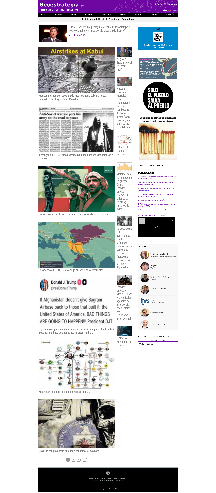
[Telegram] (108, 474)
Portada (44, 14)
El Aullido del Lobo (157, 324)
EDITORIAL (74, 14)
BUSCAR (174, 5)
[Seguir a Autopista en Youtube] (165, 5)
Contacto (96, 481)
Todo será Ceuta (146, 344)
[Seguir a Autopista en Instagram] (162, 5)
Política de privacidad (107, 481)
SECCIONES (88, 14)
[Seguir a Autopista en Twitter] (158, 5)
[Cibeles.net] (113, 489)
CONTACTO (154, 14)
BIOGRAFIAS (138, 14)
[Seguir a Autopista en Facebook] (155, 5)
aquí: (148, 190)
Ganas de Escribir (156, 313)
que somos (59, 14)
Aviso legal (119, 481)
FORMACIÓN (170, 14)
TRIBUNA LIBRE (106, 14)
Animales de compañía (158, 289)
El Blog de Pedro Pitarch (159, 254)
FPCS (152, 300)
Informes (123, 14)
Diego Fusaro (155, 266)
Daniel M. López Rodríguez (160, 277)
